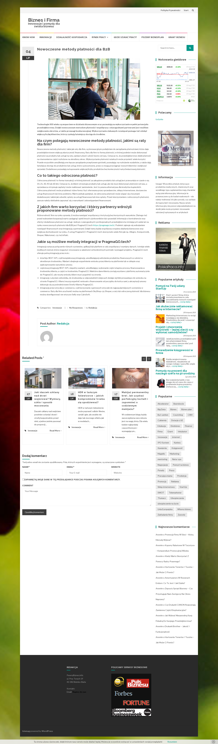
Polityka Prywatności (170, 10)
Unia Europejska (165, 509)
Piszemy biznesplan (152, 37)
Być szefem (163, 415)
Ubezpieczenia (177, 498)
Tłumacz (162, 498)
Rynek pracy (99, 37)
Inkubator (182, 431)
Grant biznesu (176, 37)
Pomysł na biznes (181, 465)
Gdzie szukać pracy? (125, 37)
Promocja (162, 481)
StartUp (183, 487)
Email (70, 466)
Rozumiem (172, 741)
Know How (28, 37)
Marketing (174, 453)
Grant (170, 431)
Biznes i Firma (44, 20)
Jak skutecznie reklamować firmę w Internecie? (174, 308)
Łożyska (159, 119)
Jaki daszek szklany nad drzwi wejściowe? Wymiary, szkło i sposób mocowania (47, 399)
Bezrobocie (179, 403)
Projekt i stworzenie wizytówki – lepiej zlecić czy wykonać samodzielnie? (174, 329)
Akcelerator (163, 403)
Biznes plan (186, 409)
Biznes (173, 409)
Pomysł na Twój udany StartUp (170, 287)
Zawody (181, 514)
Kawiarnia (162, 448)
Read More (55, 430)
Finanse (188, 426)
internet (176, 437)
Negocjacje (163, 465)
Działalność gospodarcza (71, 37)
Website (115, 466)
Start (186, 10)
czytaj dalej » (185, 301)
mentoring (162, 459)
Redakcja (93, 308)
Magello (161, 453)
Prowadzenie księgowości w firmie (174, 351)
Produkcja (181, 476)
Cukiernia (162, 420)
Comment (27, 485)
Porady (161, 470)
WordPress (47, 731)
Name (26, 466)
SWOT (161, 492)
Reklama (175, 481)
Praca (171, 470)
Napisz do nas (79, 692)
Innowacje (45, 37)
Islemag (26, 731)
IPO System (163, 442)
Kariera (177, 442)
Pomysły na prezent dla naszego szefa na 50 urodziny (175, 372)
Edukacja (162, 426)
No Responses (76, 308)
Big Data (162, 409)
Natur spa (176, 459)
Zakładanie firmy (165, 514)
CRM (190, 415)
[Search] (190, 48)
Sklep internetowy (166, 487)
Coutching (178, 415)
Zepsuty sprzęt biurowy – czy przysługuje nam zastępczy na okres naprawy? (174, 594)
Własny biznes (184, 509)
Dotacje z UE (177, 420)
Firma (160, 431)
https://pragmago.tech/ (103, 225)
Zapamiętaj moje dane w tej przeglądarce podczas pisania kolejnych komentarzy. (72, 479)
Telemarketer (175, 492)
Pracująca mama (165, 476)
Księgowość (177, 448)
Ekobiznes (175, 426)
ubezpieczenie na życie (168, 503)
